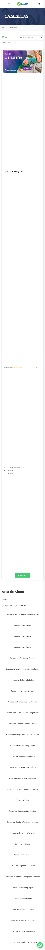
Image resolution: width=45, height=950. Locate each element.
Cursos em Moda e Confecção (22, 909)
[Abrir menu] (4, 4)
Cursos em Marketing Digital (23, 888)
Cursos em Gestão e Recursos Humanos (22, 822)
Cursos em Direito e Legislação (22, 746)
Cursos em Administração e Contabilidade (22, 669)
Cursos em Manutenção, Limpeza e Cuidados (22, 877)
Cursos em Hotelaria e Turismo (22, 833)
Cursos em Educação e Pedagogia (22, 778)
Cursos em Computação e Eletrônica (22, 702)
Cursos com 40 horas (22, 625)
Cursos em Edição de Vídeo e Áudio (22, 767)
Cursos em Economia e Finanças (22, 756)
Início (3, 28)
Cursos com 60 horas (22, 636)
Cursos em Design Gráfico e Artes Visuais (22, 735)
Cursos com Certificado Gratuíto (22, 658)
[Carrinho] (39, 4)
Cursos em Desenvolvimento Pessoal (22, 724)
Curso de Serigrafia (13, 171)
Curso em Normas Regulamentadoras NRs (22, 614)
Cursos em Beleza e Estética (22, 680)
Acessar (5, 599)
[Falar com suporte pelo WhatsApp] (40, 945)
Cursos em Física (22, 800)
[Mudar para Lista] (6, 37)
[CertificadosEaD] (22, 4)
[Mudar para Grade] (3, 37)
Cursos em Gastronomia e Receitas (22, 811)
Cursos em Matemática (23, 899)
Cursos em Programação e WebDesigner (22, 942)
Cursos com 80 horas (22, 647)
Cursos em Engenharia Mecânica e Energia (22, 789)
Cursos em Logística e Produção (22, 866)
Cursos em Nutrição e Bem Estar (22, 931)
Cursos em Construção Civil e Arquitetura (22, 713)
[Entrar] (9, 4)
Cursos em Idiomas (22, 844)
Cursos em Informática (22, 855)
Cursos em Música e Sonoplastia (22, 920)
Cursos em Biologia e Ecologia (22, 691)
